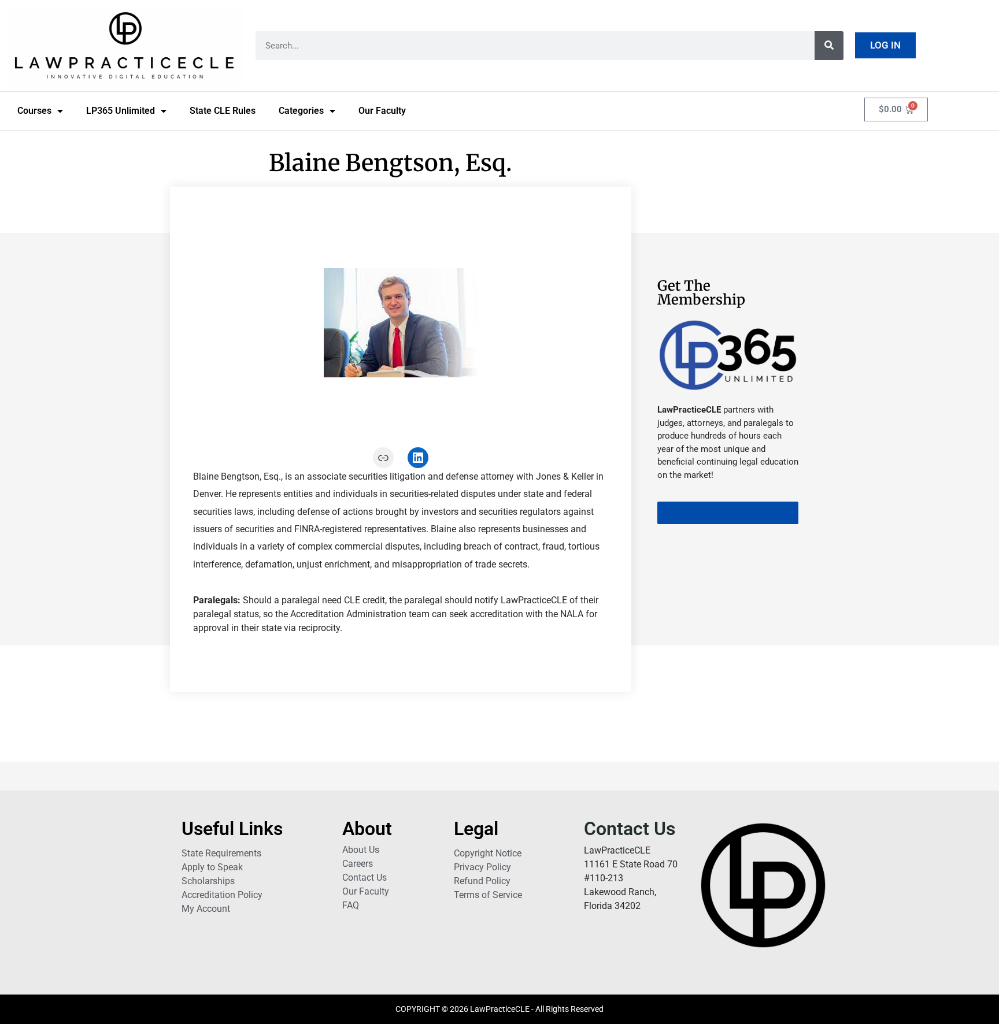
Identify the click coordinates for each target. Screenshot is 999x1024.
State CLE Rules (223, 110)
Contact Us (629, 829)
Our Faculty (382, 110)
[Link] (383, 457)
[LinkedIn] (418, 457)
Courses (34, 110)
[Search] (829, 45)
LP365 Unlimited (120, 110)
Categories (301, 110)
